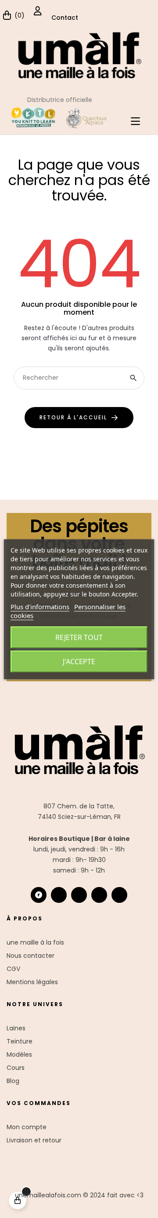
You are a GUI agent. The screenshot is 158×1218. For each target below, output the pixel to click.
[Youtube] (99, 895)
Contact (64, 17)
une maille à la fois (35, 942)
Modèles (19, 1054)
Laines (16, 1028)
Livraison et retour (34, 1140)
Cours (16, 1067)
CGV (13, 968)
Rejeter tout (79, 637)
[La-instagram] (59, 895)
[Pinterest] (119, 895)
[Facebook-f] (79, 895)
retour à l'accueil (73, 417)
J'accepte (79, 661)
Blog (13, 1080)
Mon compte (27, 1127)
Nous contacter (30, 955)
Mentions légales (32, 982)
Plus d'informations (40, 606)
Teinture (19, 1041)
